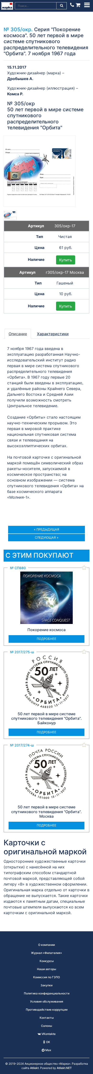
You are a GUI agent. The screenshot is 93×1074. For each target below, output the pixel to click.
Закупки (46, 985)
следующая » (46, 537)
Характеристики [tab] (53, 333)
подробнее (46, 639)
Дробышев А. (20, 78)
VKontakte (48, 1034)
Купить (65, 260)
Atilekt (34, 1068)
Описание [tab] (18, 333)
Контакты (47, 1017)
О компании (46, 945)
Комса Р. (15, 93)
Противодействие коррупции (46, 1009)
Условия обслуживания (46, 1001)
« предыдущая (46, 529)
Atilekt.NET (64, 1068)
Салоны (46, 1026)
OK (47, 1042)
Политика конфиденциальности (46, 993)
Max (48, 1050)
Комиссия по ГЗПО (46, 977)
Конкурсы (47, 961)
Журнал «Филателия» (46, 953)
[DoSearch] (62, 5)
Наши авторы (46, 969)
